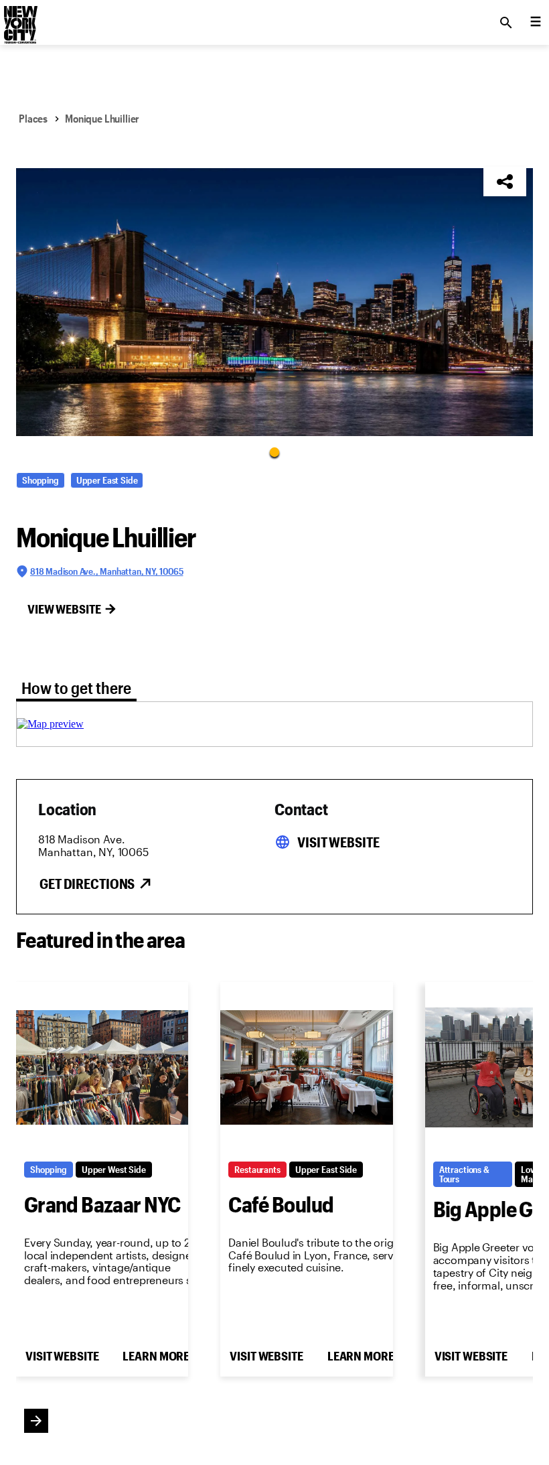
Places (33, 118)
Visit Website (338, 842)
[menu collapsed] (535, 22)
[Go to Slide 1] (274, 451)
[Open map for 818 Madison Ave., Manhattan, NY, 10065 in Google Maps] (50, 723)
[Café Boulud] (306, 1068)
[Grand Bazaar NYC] (102, 1068)
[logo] (19, 19)
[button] (274, 302)
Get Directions (87, 884)
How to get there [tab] (76, 687)
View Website (64, 609)
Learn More (156, 1355)
